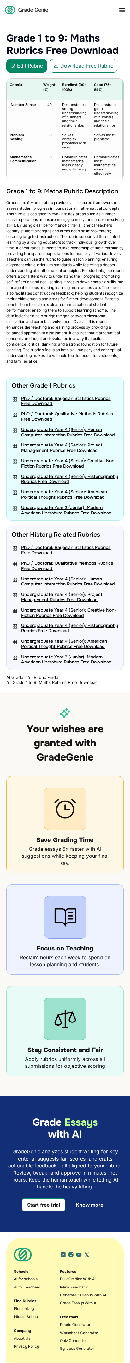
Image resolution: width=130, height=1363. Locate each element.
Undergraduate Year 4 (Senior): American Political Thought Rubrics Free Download (64, 494)
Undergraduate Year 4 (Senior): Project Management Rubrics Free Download (61, 447)
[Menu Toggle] (122, 10)
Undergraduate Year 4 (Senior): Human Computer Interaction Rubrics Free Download (68, 432)
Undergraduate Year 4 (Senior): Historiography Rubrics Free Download (69, 479)
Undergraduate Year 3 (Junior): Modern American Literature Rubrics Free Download (66, 510)
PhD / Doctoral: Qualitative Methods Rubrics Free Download (67, 416)
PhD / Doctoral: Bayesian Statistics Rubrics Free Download (65, 401)
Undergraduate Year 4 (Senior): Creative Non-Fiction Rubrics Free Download (68, 463)
